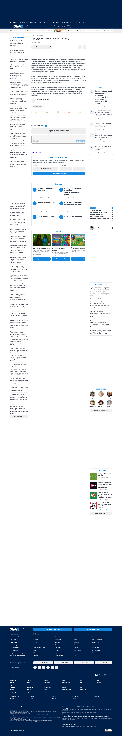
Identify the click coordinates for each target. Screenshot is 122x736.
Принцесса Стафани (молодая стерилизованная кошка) (72, 192)
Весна (35, 642)
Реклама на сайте (15, 637)
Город (35, 645)
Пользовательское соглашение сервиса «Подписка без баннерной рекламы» (80, 726)
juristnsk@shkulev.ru (47, 720)
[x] (52, 667)
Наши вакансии (14, 647)
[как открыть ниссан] (35, 220)
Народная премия (97, 653)
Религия (76, 653)
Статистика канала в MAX (17, 655)
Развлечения (77, 650)
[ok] (43, 667)
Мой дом (57, 647)
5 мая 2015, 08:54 (35, 42)
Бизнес (35, 639)
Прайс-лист (13, 639)
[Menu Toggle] (11, 26)
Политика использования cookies (70, 722)
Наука (56, 650)
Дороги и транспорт (39, 647)
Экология (95, 645)
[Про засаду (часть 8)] (35, 206)
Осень (75, 639)
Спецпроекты (96, 650)
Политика (77, 642)
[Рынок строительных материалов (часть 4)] (61, 206)
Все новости (18, 37)
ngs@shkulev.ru (27, 719)
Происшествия (78, 645)
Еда (34, 650)
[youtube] (56, 667)
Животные (36, 653)
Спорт (94, 637)
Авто (34, 637)
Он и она (76, 637)
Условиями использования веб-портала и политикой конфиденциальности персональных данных (85, 716)
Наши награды (14, 645)
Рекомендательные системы (69, 724)
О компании (13, 642)
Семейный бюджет (38, 106)
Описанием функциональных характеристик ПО (73, 715)
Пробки (61, 26)
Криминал (58, 639)
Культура (57, 642)
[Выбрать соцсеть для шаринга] (84, 47)
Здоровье (36, 655)
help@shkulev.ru (20, 721)
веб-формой (37, 721)
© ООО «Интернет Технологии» (17, 730)
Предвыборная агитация (17, 653)
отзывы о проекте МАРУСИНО (45, 190)
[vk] (39, 667)
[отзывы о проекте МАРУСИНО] (35, 193)
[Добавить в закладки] (80, 47)
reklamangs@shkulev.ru (67, 708)
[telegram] (35, 667)
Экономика (95, 647)
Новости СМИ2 (36, 152)
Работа (76, 647)
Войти (37, 141)
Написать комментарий (43, 47)
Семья (75, 655)
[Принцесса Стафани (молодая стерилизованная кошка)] (61, 193)
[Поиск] (103, 26)
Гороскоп (69, 22)
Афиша (63, 22)
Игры (84, 22)
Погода (40, 22)
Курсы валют (78, 22)
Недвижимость (14, 22)
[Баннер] (60, 30)
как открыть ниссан (46, 216)
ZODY (88, 22)
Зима (56, 637)
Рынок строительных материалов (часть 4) (73, 203)
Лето (56, 645)
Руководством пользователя (69, 713)
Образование (59, 655)
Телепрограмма (55, 22)
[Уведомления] (107, 26)
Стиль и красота (97, 639)
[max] (48, 667)
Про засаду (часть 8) (46, 202)
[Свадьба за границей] (61, 220)
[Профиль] (111, 26)
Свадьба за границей (73, 216)
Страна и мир (96, 642)
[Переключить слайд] (84, 240)
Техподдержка (14, 650)
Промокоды (24, 22)
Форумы (46, 22)
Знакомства (32, 22)
